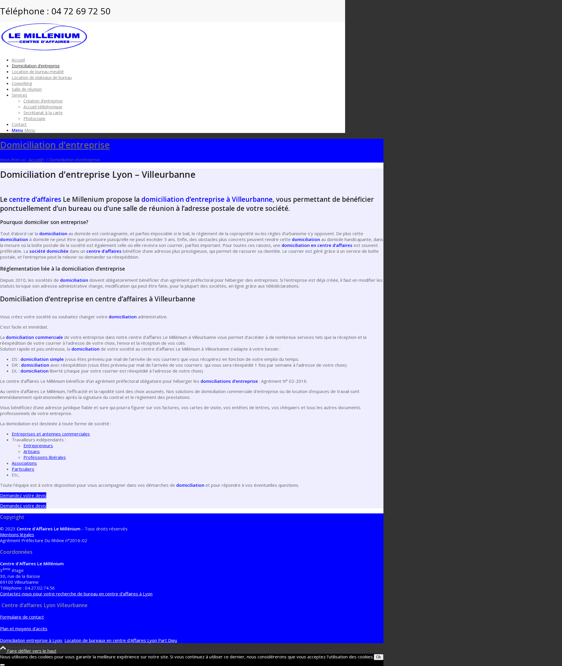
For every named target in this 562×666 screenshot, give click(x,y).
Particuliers (23, 469)
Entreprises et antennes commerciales (51, 434)
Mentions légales (17, 534)
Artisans (31, 451)
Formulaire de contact (22, 617)
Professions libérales (44, 457)
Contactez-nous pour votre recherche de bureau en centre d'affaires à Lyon (76, 594)
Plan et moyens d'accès (23, 628)
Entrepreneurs (38, 445)
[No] (2, 665)
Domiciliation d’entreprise (55, 145)
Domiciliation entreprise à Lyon (31, 640)
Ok (378, 657)
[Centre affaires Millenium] (44, 49)
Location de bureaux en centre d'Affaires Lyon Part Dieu (120, 640)
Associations (24, 463)
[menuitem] (178, 60)
